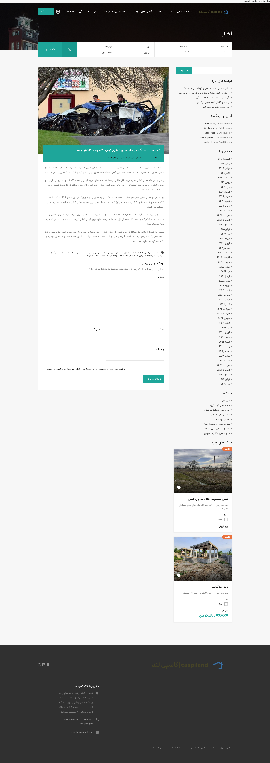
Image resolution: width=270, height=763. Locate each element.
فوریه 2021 (224, 342)
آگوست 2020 (223, 370)
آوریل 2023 (224, 243)
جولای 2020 (224, 375)
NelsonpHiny (206, 138)
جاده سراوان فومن (98, 253)
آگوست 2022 (223, 257)
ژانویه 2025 (224, 206)
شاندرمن (134, 256)
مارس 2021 (224, 337)
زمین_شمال (158, 256)
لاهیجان (106, 256)
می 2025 (225, 187)
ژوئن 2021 (224, 323)
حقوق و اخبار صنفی (220, 415)
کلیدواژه (224, 46)
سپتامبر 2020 (223, 365)
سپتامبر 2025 (223, 178)
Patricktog (210, 123)
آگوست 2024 (223, 220)
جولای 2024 (224, 225)
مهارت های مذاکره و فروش (217, 433)
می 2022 (225, 271)
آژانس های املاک (143, 12)
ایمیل (97, 329)
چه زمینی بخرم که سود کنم (216, 107)
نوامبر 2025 (224, 168)
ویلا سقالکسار (220, 586)
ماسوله (90, 256)
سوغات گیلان (145, 256)
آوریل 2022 (224, 276)
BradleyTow (209, 142)
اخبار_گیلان (149, 253)
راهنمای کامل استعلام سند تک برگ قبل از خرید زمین (203, 93)
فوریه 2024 (224, 239)
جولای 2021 (224, 318)
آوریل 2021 (224, 332)
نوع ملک (108, 46)
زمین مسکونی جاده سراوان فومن (208, 499)
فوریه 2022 (224, 286)
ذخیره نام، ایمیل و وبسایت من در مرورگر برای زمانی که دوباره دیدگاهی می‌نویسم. (85, 369)
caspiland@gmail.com (82, 732)
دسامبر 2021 (224, 295)
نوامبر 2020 (224, 356)
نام (162, 329)
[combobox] (135, 53)
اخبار (158, 253)
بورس (111, 253)
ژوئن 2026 (224, 164)
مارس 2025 (224, 196)
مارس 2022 (224, 281)
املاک (140, 253)
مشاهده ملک (203, 484)
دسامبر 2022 (224, 248)
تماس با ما (93, 12)
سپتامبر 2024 (223, 215)
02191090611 (69, 11)
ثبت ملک (45, 12)
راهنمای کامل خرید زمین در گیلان (212, 102)
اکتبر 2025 (225, 173)
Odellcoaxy (209, 128)
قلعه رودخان (116, 256)
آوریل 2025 (224, 192)
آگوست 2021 (223, 314)
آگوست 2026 (223, 159)
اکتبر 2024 (225, 211)
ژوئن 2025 (224, 182)
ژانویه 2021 (224, 346)
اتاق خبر (131, 158)
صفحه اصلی (183, 12)
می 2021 (225, 328)
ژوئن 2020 (224, 379)
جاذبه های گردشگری (220, 405)
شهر (148, 46)
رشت (64, 253)
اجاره (159, 12)
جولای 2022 (224, 262)
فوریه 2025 (224, 201)
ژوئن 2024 (224, 229)
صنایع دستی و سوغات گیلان (216, 424)
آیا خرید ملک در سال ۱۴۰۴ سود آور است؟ (209, 98)
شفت (125, 256)
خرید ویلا (72, 253)
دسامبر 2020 (224, 351)
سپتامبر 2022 (223, 253)
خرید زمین (83, 253)
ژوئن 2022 (224, 267)
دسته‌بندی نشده (222, 419)
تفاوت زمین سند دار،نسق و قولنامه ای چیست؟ (206, 88)
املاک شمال (130, 253)
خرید (169, 12)
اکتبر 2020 (225, 361)
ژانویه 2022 (224, 290)
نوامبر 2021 (224, 300)
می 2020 (225, 384)
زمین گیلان (55, 253)
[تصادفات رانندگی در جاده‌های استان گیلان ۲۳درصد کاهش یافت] (103, 110)
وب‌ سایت (159, 349)
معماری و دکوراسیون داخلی (217, 429)
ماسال (97, 256)
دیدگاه (160, 277)
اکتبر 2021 (225, 304)
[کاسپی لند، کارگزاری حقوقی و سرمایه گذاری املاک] (212, 15)
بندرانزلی (119, 253)
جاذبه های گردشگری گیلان (217, 410)
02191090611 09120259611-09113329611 (79, 722)
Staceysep (210, 133)
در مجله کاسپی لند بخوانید (117, 12)
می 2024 (225, 234)
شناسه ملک (184, 46)
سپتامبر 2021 (223, 309)
